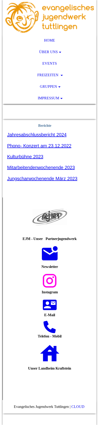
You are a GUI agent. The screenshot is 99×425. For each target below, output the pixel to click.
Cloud (78, 407)
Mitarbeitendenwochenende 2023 (41, 167)
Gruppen (48, 86)
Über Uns (48, 52)
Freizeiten (48, 75)
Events (49, 63)
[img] (50, 17)
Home (49, 40)
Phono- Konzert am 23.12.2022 (39, 145)
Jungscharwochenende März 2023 (42, 178)
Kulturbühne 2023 (25, 156)
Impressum (48, 98)
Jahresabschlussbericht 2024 (37, 134)
